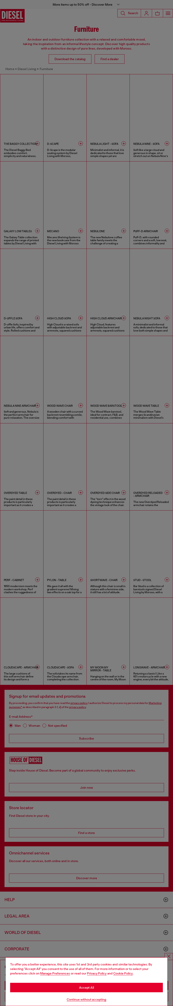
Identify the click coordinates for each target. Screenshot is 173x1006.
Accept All (86, 987)
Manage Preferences (55, 973)
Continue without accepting (86, 999)
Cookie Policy (123, 973)
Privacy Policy (97, 973)
